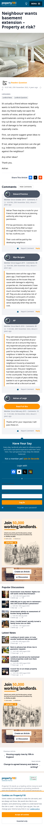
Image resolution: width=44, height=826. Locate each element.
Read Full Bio (22, 406)
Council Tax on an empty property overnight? (23, 670)
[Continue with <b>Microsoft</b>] (30, 472)
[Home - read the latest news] (13, 3)
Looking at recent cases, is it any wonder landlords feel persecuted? (23, 638)
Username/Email (8, 483)
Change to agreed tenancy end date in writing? (21, 765)
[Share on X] (35, 177)
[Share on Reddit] (40, 177)
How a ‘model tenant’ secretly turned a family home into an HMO (25, 622)
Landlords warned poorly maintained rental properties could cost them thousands (24, 659)
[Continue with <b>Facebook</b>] (13, 472)
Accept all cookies (22, 814)
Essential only (22, 821)
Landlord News (7, 98)
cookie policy (34, 809)
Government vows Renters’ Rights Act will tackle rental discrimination (25, 593)
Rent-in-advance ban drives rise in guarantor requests (23, 648)
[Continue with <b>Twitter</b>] (25, 472)
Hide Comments (26, 187)
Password (5, 492)
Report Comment (27, 248)
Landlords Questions (20, 98)
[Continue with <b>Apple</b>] (19, 472)
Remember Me (9, 507)
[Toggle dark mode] (26, 3)
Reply (38, 248)
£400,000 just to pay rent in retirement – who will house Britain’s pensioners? (26, 603)
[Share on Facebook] (30, 177)
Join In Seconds (31, 458)
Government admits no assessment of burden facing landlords (25, 612)
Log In (22, 502)
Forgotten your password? (27, 507)
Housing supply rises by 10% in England (20, 755)
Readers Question (19, 82)
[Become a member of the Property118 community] (22, 542)
